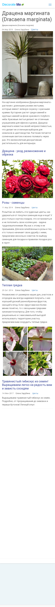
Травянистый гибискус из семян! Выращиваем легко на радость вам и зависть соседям (27, 385)
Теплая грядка (12, 285)
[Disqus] (27, 446)
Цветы (34, 29)
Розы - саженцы (13, 202)
